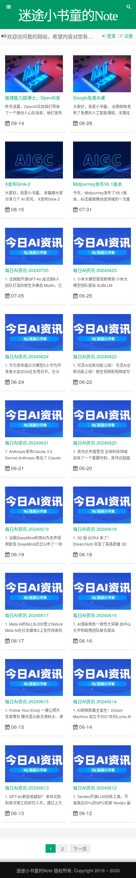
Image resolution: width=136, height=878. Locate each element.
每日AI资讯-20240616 (95, 615)
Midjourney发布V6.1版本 (97, 184)
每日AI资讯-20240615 (27, 701)
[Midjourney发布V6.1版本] (102, 159)
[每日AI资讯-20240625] (102, 245)
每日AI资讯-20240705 (27, 270)
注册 (128, 36)
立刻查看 (52, 122)
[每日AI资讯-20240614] (102, 677)
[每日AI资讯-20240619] (34, 504)
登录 (111, 36)
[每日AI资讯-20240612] (102, 763)
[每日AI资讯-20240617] (34, 590)
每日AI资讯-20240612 (95, 787)
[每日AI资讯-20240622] (102, 332)
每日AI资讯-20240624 (27, 356)
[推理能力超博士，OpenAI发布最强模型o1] (34, 73)
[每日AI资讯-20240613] (34, 763)
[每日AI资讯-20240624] (34, 332)
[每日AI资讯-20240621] (34, 418)
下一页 (80, 848)
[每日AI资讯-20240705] (34, 245)
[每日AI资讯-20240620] (102, 418)
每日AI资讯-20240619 (27, 529)
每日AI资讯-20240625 (95, 270)
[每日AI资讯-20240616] (102, 590)
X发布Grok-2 (17, 184)
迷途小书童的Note (34, 870)
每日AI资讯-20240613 (27, 787)
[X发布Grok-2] (34, 159)
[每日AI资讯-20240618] (102, 504)
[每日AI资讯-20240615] (34, 677)
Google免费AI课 (89, 97)
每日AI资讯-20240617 (27, 615)
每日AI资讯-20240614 (95, 701)
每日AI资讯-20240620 (95, 442)
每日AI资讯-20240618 (95, 529)
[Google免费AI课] (102, 73)
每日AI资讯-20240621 (27, 442)
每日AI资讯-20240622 (95, 356)
